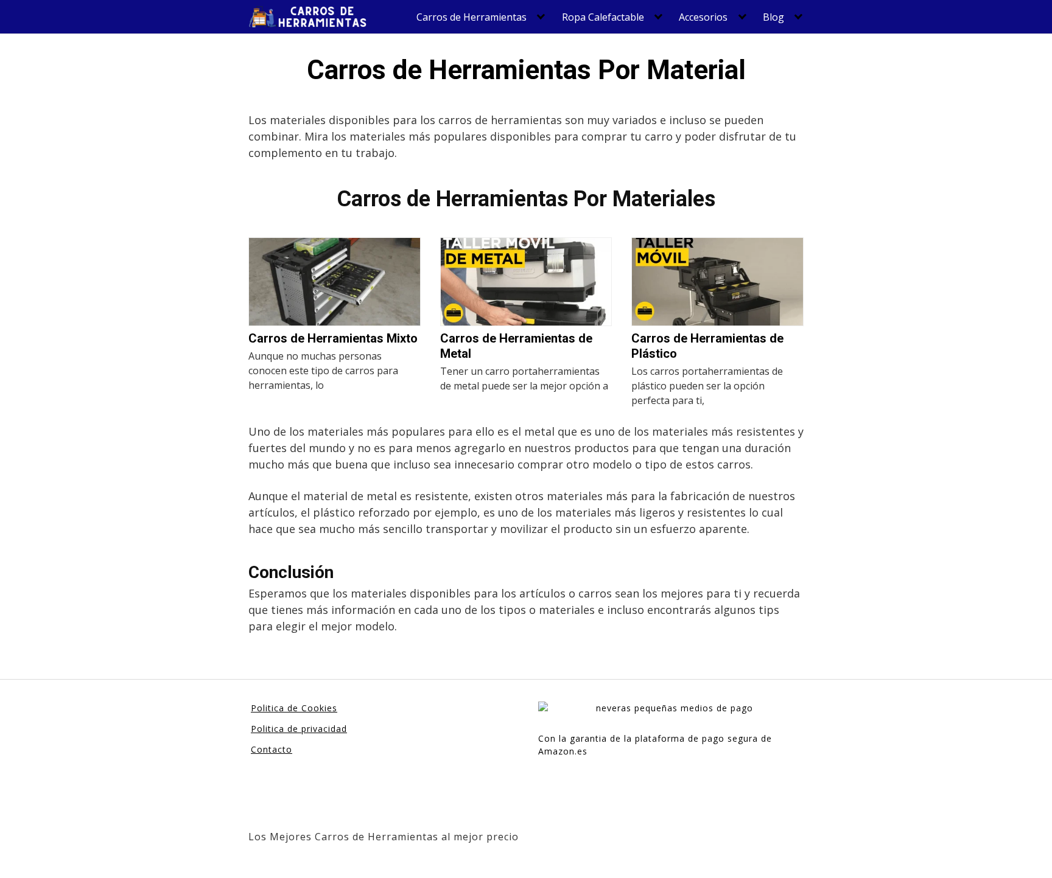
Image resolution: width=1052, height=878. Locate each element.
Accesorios (703, 17)
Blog (773, 17)
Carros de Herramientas (471, 17)
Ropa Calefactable (603, 17)
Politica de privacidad (299, 728)
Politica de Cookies (294, 708)
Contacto (271, 749)
